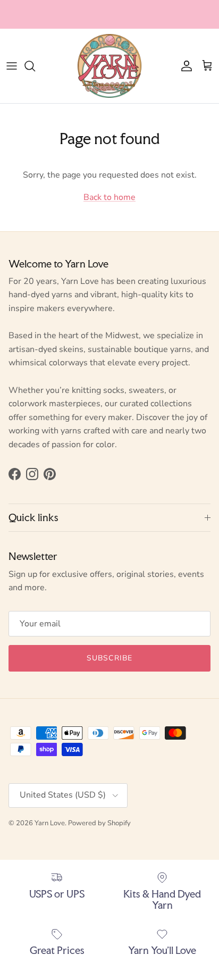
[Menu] (11, 66)
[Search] (35, 66)
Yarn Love (50, 823)
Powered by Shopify (99, 823)
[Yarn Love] (109, 66)
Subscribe (109, 658)
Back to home (109, 197)
